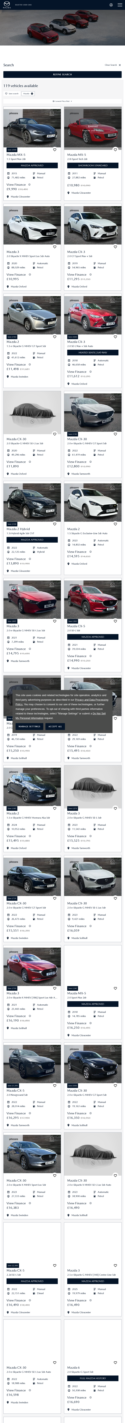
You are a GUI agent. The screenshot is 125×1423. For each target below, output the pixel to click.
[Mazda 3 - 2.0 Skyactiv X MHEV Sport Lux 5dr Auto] (32, 225)
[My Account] (111, 5)
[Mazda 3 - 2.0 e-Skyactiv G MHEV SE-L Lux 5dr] (32, 599)
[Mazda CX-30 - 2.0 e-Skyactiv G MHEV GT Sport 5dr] (92, 412)
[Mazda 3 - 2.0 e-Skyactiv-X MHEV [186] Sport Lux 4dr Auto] (32, 966)
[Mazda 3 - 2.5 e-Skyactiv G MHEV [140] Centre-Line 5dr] (92, 1244)
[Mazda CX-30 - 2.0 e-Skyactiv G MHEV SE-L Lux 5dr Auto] (32, 1341)
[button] (32, 93)
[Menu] (120, 5)
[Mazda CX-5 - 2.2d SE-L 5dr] (32, 1244)
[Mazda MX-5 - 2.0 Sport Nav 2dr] (92, 966)
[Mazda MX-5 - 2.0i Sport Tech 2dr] (92, 128)
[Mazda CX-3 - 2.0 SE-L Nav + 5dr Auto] (92, 315)
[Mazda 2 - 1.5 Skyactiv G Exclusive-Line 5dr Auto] (92, 502)
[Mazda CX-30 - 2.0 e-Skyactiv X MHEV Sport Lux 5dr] (32, 1154)
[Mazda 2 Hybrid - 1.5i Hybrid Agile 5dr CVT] (32, 502)
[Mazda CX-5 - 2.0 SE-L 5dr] (92, 599)
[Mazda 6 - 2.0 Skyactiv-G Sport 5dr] (92, 1341)
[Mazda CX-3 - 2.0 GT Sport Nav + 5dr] (92, 225)
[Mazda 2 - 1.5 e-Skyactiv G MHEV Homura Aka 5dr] (32, 786)
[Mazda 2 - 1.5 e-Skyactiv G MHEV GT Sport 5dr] (32, 315)
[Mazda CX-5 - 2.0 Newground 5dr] (32, 1064)
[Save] (55, 150)
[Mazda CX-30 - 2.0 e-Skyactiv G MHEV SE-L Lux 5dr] (92, 876)
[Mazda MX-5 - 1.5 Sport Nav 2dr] (32, 128)
